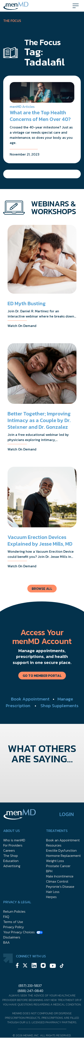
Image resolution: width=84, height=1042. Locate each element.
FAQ (6, 916)
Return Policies (14, 911)
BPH (49, 871)
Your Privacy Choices (19, 932)
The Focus (12, 20)
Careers (9, 850)
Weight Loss (55, 860)
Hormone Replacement (63, 855)
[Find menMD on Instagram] (43, 966)
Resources (53, 845)
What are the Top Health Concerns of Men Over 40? (40, 116)
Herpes (51, 896)
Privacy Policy (13, 926)
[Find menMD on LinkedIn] (34, 966)
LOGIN (66, 814)
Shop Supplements (59, 705)
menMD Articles (22, 106)
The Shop (10, 855)
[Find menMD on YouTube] (53, 966)
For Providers (12, 845)
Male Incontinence (59, 876)
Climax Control (57, 881)
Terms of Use (13, 921)
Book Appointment (30, 699)
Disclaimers (11, 937)
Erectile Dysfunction (61, 850)
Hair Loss (52, 891)
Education (11, 860)
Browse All (42, 588)
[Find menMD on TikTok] (62, 966)
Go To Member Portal (42, 675)
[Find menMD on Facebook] (17, 966)
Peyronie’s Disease (60, 886)
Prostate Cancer (58, 865)
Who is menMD (14, 840)
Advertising (11, 865)
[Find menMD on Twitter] (25, 966)
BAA (6, 942)
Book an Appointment (63, 840)
